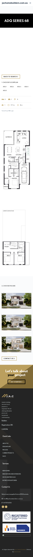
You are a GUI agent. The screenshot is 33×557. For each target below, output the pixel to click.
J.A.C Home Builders (20, 549)
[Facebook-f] (3, 507)
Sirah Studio (17, 551)
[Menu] (30, 3)
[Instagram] (6, 507)
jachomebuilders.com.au (15, 3)
